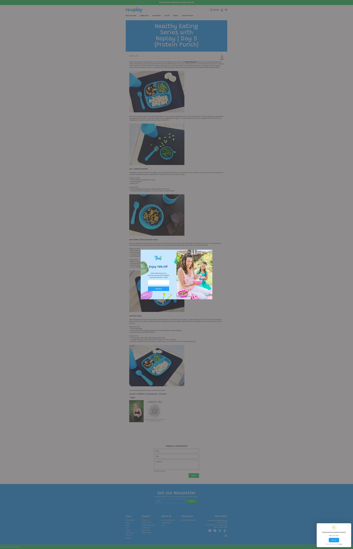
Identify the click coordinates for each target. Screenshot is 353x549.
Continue (158, 289)
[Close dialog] (210, 252)
